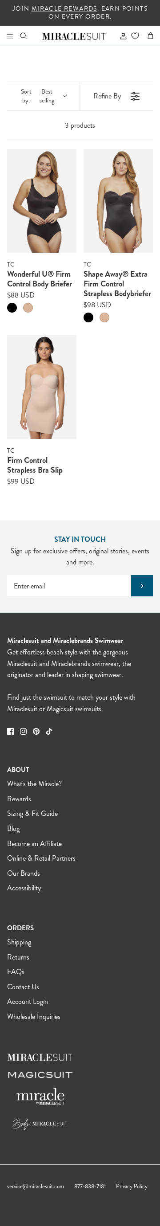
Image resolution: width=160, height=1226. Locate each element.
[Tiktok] (49, 731)
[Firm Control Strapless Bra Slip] (41, 387)
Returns (18, 957)
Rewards (19, 799)
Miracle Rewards (64, 8)
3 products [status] (80, 125)
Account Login (27, 1001)
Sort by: (37, 96)
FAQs (15, 972)
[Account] (119, 36)
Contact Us (23, 987)
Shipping (19, 942)
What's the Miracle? (34, 784)
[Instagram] (23, 731)
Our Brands (23, 873)
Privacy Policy (132, 1187)
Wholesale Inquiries (33, 1016)
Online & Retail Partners (41, 858)
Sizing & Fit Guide (32, 813)
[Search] (29, 36)
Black (12, 308)
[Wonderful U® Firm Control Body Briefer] (41, 201)
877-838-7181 (90, 1187)
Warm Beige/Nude (28, 308)
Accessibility (24, 888)
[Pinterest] (36, 731)
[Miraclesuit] (74, 35)
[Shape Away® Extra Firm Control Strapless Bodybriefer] (118, 201)
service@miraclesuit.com (35, 1187)
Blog (13, 828)
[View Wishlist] (134, 35)
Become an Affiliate (34, 843)
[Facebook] (10, 731)
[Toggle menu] (10, 36)
